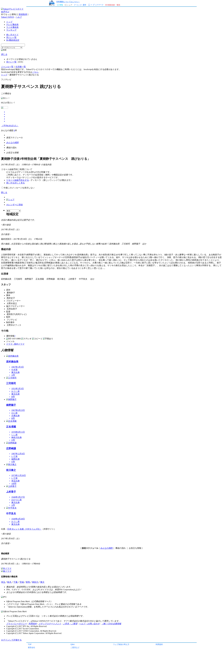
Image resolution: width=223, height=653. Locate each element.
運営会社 (31, 647)
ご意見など (74, 647)
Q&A (72, 644)
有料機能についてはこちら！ (68, 1)
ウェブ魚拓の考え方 (121, 644)
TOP (29, 644)
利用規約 (159, 644)
